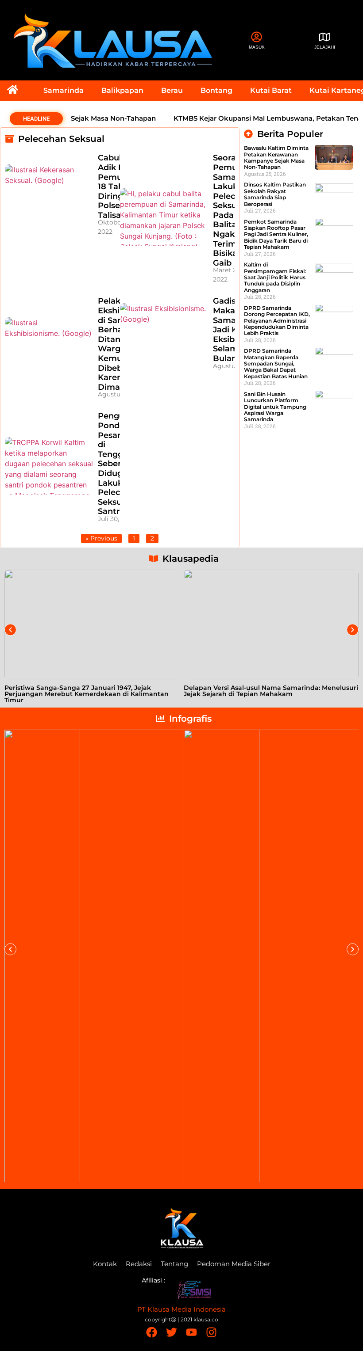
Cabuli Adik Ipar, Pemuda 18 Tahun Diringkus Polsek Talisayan (117, 186)
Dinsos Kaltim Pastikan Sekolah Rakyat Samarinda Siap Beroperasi (275, 194)
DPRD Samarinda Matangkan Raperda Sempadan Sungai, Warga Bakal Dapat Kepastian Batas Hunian (276, 363)
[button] (10, 630)
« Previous (101, 538)
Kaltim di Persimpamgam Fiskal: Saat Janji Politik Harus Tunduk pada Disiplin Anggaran (275, 277)
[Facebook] (151, 1332)
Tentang (174, 1264)
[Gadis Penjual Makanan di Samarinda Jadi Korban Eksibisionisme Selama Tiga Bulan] (164, 332)
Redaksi (139, 1264)
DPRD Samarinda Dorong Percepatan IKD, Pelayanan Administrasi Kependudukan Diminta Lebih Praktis (277, 320)
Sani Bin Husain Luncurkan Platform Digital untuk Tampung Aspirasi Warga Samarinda (275, 407)
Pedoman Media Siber (233, 1264)
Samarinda (63, 90)
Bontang (216, 90)
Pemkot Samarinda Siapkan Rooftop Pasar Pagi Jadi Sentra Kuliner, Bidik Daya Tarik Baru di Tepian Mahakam (276, 234)
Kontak (105, 1264)
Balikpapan (122, 90)
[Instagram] (211, 1332)
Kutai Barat (271, 90)
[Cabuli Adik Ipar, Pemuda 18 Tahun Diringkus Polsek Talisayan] (49, 193)
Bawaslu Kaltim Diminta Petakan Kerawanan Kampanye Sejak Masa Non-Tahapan (276, 157)
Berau (172, 90)
